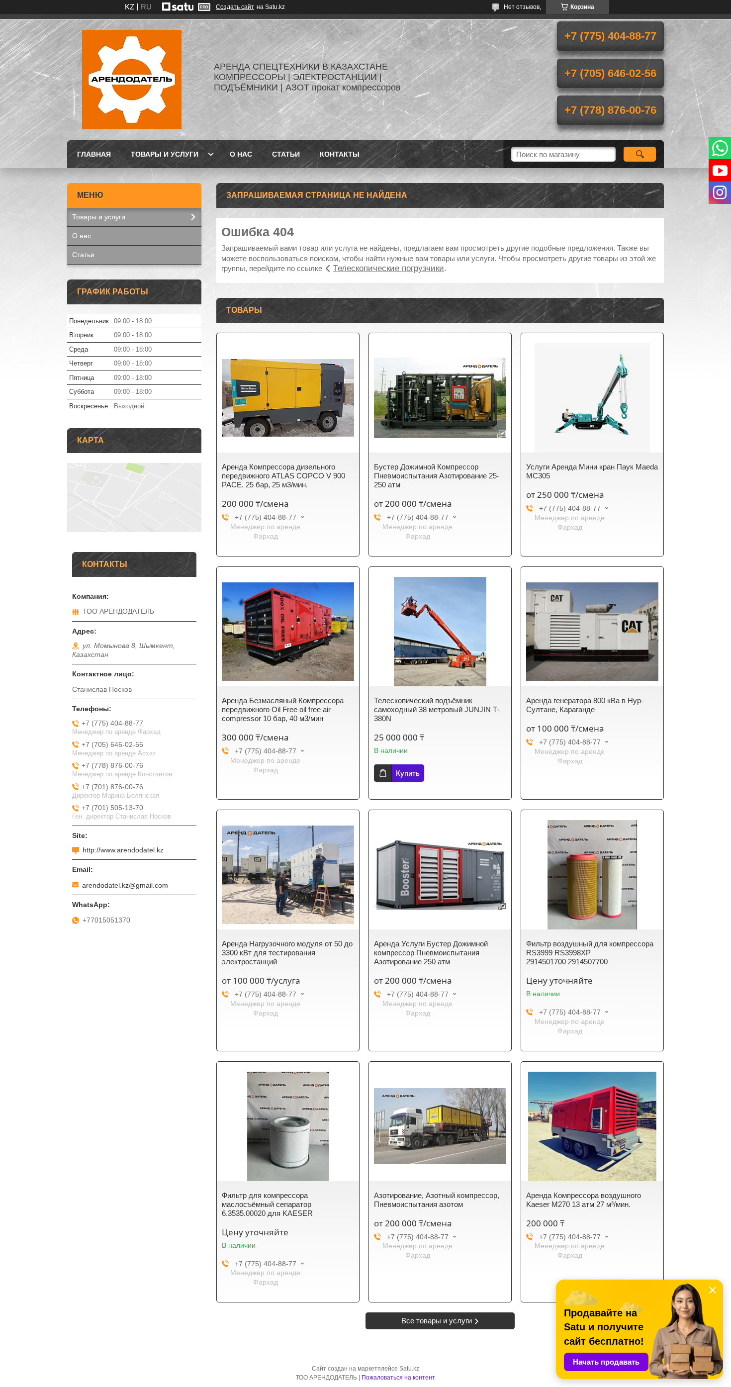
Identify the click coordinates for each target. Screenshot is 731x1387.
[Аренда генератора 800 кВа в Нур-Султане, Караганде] (592, 631)
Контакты (340, 154)
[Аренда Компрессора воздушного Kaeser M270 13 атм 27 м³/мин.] (592, 1126)
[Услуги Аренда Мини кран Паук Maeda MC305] (592, 398)
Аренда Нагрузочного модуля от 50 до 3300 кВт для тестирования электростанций (287, 952)
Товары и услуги (164, 154)
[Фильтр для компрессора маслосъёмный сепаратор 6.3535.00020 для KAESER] (288, 1126)
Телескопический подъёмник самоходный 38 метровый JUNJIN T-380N (436, 709)
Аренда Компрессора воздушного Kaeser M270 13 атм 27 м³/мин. (583, 1199)
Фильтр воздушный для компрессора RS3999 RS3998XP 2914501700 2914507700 (589, 952)
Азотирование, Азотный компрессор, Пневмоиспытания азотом (436, 1199)
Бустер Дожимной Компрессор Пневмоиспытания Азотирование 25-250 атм (436, 475)
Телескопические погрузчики (388, 268)
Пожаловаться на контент (398, 1377)
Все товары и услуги (436, 1320)
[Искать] (640, 154)
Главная (94, 154)
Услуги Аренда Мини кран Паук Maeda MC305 (592, 471)
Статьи (286, 154)
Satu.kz (409, 1368)
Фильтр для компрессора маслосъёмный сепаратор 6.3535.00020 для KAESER (267, 1204)
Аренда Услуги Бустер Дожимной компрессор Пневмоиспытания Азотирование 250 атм (431, 952)
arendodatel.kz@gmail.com (125, 885)
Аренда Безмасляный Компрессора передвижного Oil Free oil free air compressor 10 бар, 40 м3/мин (283, 709)
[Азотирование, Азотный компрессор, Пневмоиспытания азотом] (440, 1126)
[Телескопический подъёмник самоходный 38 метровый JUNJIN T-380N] (440, 631)
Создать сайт (235, 6)
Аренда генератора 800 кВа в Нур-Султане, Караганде (584, 705)
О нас (241, 154)
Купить (408, 773)
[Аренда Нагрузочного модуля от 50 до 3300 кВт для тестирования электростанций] (288, 874)
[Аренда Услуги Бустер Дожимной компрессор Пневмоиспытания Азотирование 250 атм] (440, 874)
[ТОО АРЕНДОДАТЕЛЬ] (131, 77)
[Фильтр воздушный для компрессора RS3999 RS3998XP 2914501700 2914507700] (592, 874)
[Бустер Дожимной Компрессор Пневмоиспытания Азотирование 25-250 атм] (440, 398)
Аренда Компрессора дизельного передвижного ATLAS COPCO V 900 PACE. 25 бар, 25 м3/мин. (283, 475)
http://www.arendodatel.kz (123, 850)
